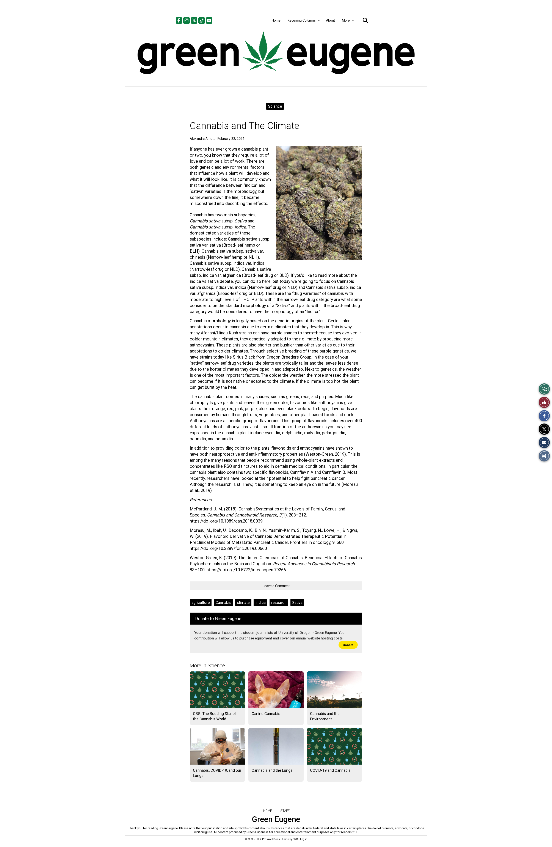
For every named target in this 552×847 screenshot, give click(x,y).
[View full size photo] (319, 203)
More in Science (207, 666)
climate (243, 602)
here (266, 281)
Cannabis (223, 602)
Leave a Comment (276, 586)
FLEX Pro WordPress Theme (272, 839)
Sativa (297, 602)
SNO (295, 839)
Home (276, 20)
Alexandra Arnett (202, 139)
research (279, 602)
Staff (285, 811)
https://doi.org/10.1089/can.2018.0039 (226, 521)
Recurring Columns (301, 20)
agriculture (200, 602)
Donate (348, 645)
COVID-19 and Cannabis (330, 770)
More (346, 20)
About (330, 20)
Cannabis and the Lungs (272, 770)
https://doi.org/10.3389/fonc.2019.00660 (228, 548)
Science (275, 106)
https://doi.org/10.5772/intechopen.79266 (246, 569)
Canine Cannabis (266, 713)
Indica (260, 602)
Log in (303, 839)
